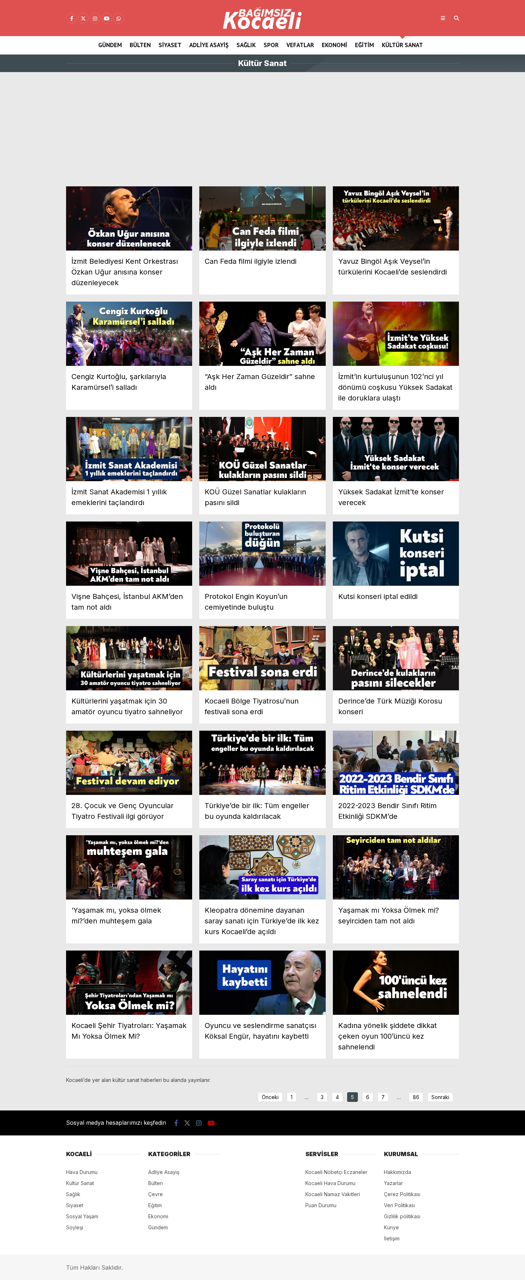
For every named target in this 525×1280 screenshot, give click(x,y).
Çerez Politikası (402, 1194)
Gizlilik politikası (402, 1216)
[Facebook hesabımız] (71, 18)
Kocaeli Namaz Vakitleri (332, 1194)
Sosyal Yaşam (82, 1216)
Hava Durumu (82, 1172)
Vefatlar (300, 45)
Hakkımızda (397, 1172)
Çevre (155, 1194)
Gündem (110, 45)
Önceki (270, 1097)
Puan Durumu (320, 1205)
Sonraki (440, 1097)
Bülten (140, 45)
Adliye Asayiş (209, 45)
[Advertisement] (262, 129)
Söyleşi (74, 1227)
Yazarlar (393, 1183)
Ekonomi (334, 45)
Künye (391, 1227)
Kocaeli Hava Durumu (330, 1183)
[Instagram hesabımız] (95, 18)
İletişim (392, 1238)
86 (416, 1097)
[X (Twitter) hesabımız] (83, 18)
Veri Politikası (399, 1205)
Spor (271, 45)
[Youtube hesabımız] (107, 18)
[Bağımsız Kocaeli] (262, 27)
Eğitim (364, 45)
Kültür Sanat (402, 45)
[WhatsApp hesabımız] (119, 18)
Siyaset (170, 45)
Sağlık (246, 45)
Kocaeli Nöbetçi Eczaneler (336, 1172)
